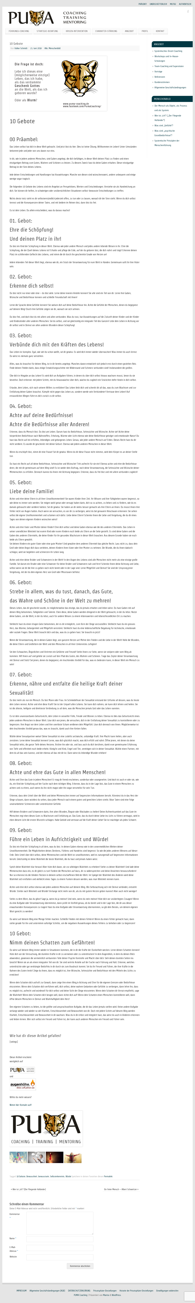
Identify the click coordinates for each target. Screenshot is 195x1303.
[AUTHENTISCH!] (73, 1162)
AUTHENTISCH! (185, 4)
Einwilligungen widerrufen (167, 1290)
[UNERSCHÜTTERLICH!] (36, 1162)
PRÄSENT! (143, 4)
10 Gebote (20, 1176)
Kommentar (14, 1216)
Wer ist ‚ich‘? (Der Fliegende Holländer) (28, 1189)
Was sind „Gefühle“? (163, 125)
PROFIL (145, 31)
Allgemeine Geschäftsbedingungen (170, 87)
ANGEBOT (129, 31)
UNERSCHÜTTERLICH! (158, 4)
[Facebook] (188, 12)
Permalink (108, 1176)
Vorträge (158, 71)
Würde (68, 1176)
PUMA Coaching (80, 1295)
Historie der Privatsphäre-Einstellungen (136, 1290)
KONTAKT (160, 31)
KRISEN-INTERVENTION (76, 31)
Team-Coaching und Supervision (169, 66)
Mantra (106, 1295)
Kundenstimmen (162, 82)
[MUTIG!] (54, 1162)
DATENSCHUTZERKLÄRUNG (79, 1290)
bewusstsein (43, 1176)
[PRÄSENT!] (18, 1162)
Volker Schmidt (20, 48)
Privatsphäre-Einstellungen (105, 1290)
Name (13, 1238)
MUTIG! (173, 4)
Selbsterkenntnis (57, 1176)
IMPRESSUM (22, 1290)
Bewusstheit (32, 1176)
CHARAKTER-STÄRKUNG (106, 31)
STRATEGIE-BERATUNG (47, 31)
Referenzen (159, 77)
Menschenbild (54, 48)
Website (13, 1256)
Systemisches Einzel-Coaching (168, 51)
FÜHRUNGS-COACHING (19, 31)
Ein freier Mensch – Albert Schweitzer (121, 1189)
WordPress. (116, 1295)
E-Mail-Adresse (14, 1249)
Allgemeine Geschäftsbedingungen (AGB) (47, 1290)
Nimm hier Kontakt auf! (21, 1105)
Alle (46, 48)
